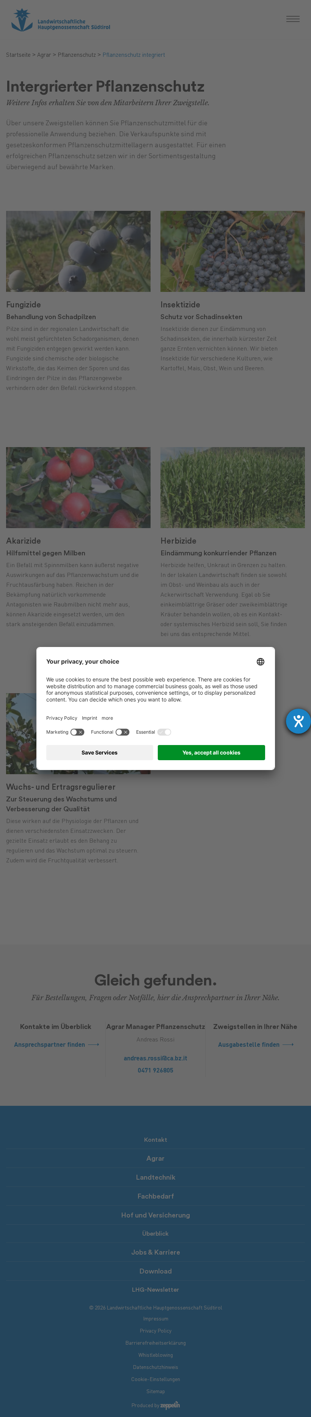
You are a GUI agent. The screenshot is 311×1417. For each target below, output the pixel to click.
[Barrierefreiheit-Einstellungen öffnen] (298, 721)
